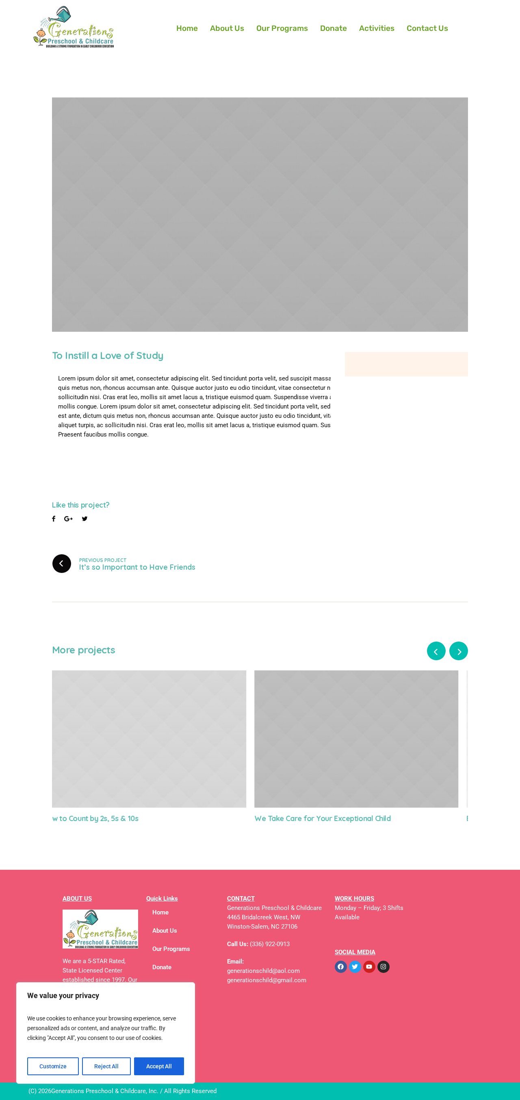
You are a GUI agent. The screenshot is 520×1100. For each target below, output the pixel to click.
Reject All (106, 1066)
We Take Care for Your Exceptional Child (120, 818)
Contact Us (427, 28)
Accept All (159, 1066)
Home (187, 28)
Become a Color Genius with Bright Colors (334, 818)
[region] (105, 1033)
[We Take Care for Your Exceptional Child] (154, 738)
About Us (227, 28)
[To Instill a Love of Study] (260, 214)
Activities (376, 28)
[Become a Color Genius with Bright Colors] (366, 738)
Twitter (68, 520)
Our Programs (282, 28)
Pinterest (85, 520)
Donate (333, 28)
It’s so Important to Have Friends (137, 567)
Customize (53, 1066)
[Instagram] (383, 967)
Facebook (53, 520)
